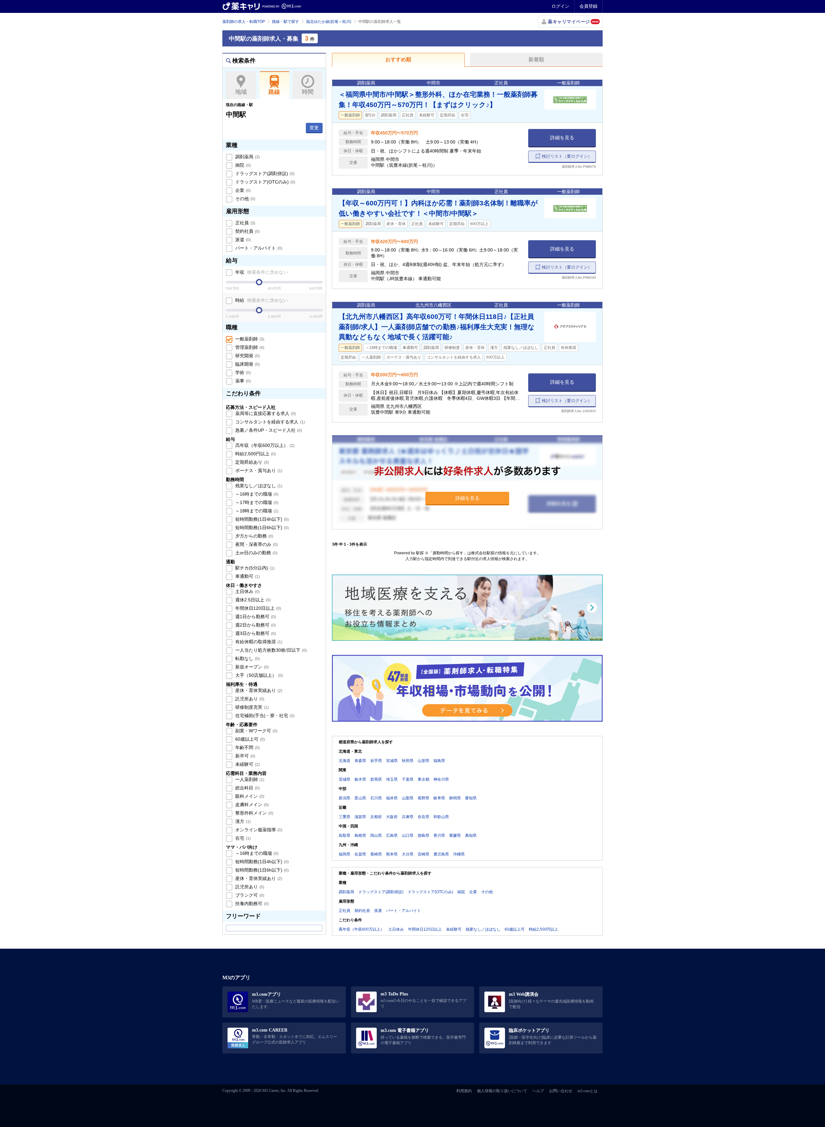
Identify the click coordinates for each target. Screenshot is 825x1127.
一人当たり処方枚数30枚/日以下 (270, 650)
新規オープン (251, 666)
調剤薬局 (247, 156)
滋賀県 (360, 817)
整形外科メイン (253, 813)
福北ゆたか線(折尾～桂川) (328, 21)
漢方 (242, 821)
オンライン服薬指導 (258, 829)
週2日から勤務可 (255, 625)
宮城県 (392, 760)
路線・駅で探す (285, 21)
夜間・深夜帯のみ (256, 544)
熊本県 (392, 854)
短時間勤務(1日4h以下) (261, 519)
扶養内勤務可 (251, 903)
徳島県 (423, 835)
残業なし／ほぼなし (258, 485)
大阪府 (392, 817)
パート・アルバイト (258, 248)
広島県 (392, 835)
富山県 (360, 798)
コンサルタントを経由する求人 (269, 421)
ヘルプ (538, 1091)
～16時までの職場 (256, 494)
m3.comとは (587, 1091)
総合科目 (247, 787)
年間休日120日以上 (257, 608)
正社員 (244, 222)
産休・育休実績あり (258, 690)
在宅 (242, 838)
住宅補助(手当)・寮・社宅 (264, 715)
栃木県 (360, 779)
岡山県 (376, 835)
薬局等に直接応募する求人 (265, 413)
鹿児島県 (441, 854)
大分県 (407, 854)
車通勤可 (247, 576)
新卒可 (244, 755)
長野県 (423, 798)
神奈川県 (441, 779)
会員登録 (588, 6)
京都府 (376, 817)
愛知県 (471, 798)
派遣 (242, 239)
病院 (242, 165)
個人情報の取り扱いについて (502, 1091)
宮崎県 (423, 854)
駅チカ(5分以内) (254, 567)
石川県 (376, 798)
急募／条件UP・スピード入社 (268, 430)
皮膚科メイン (251, 804)
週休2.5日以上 (252, 599)
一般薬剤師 (249, 338)
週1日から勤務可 (255, 616)
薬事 (242, 380)
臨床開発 (247, 364)
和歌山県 (441, 817)
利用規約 (464, 1091)
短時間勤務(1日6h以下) (261, 527)
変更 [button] (314, 127)
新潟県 (344, 798)
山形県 (423, 760)
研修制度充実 (251, 707)
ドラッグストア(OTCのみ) (264, 181)
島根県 (360, 835)
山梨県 (407, 798)
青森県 (360, 760)
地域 (241, 92)
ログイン (560, 6)
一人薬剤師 (249, 779)
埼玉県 (392, 779)
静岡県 (455, 798)
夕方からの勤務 (253, 536)
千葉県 (407, 779)
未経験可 (247, 764)
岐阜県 (439, 798)
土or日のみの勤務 (255, 552)
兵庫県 (407, 817)
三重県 (344, 817)
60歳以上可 (249, 739)
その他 (244, 198)
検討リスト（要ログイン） (567, 156)
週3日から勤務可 (255, 633)
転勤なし (247, 658)
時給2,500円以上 (255, 453)
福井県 (392, 798)
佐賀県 (360, 854)
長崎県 (376, 854)
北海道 (344, 760)
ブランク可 (249, 895)
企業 (242, 190)
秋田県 (407, 760)
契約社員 (247, 231)
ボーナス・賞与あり (258, 470)
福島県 (439, 760)
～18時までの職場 (256, 510)
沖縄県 (459, 854)
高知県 (471, 835)
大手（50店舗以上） (258, 675)
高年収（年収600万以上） (264, 445)
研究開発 (247, 355)
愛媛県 (455, 835)
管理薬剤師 (249, 347)
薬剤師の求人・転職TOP (243, 21)
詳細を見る (562, 137)
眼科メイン (249, 796)
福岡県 (344, 854)
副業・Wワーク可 (255, 730)
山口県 (407, 835)
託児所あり (249, 698)
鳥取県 (344, 835)
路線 (274, 92)
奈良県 (423, 817)
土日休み (247, 591)
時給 (261, 300)
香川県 (439, 835)
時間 (308, 92)
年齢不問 (247, 747)
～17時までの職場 (256, 502)
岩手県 (376, 760)
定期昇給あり (251, 462)
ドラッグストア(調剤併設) (264, 173)
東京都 (423, 779)
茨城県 (344, 779)
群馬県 (376, 779)
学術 (242, 372)
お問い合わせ (560, 1091)
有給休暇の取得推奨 (258, 641)
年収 (261, 272)
